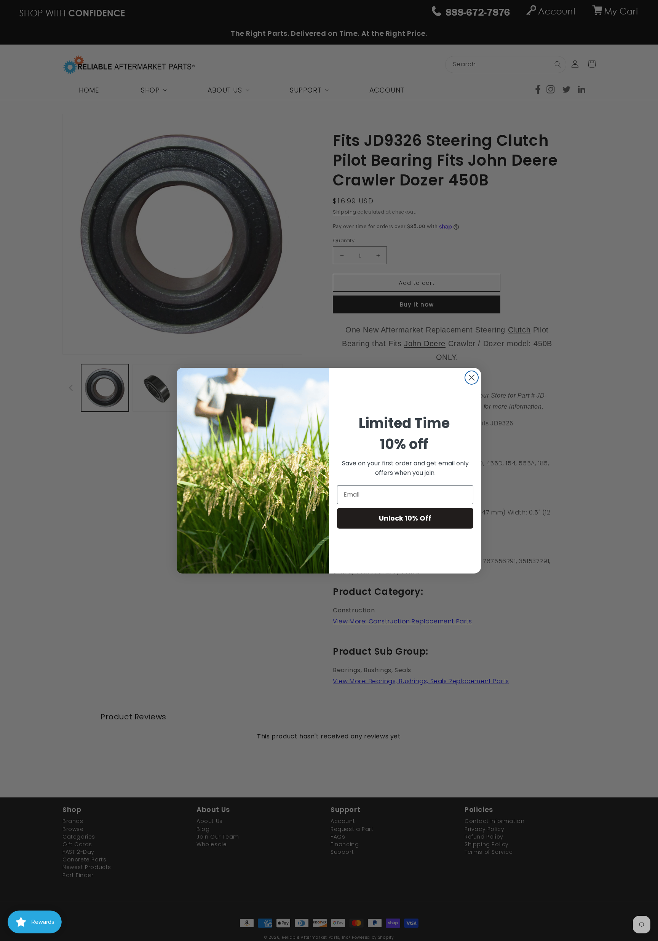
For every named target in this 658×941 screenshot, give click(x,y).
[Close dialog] (471, 377)
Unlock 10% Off (405, 518)
